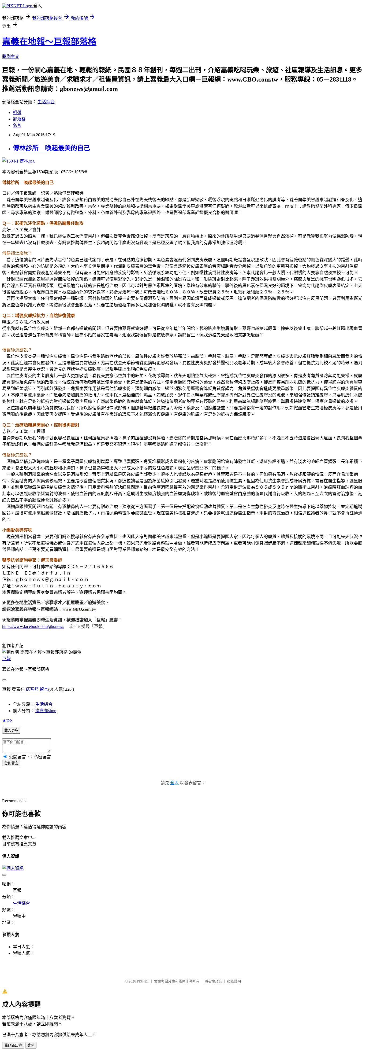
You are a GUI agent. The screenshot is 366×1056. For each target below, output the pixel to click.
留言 (44, 689)
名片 (17, 125)
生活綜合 (46, 102)
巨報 (6, 658)
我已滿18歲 (13, 1045)
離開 (30, 1045)
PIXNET (143, 981)
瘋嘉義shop (45, 710)
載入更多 (11, 730)
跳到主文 (10, 56)
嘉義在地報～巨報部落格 (49, 41)
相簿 (17, 112)
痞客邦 (32, 689)
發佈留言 (11, 763)
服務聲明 (234, 981)
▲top (7, 720)
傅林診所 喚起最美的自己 (51, 148)
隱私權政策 (213, 981)
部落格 (19, 119)
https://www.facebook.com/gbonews (33, 626)
